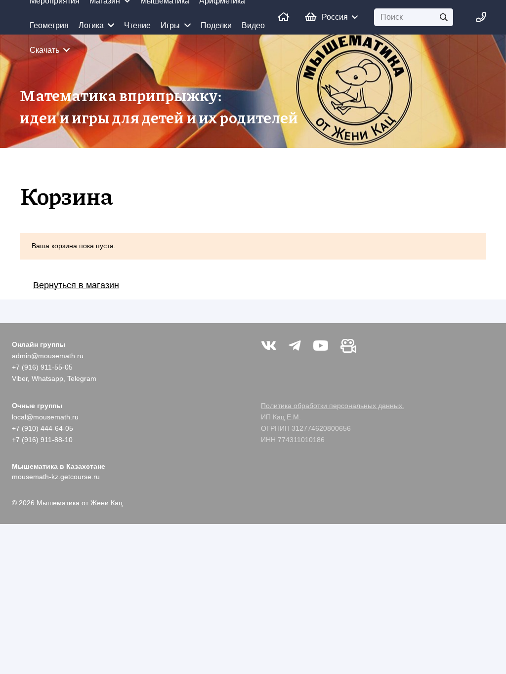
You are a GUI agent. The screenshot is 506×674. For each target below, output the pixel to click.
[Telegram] (295, 346)
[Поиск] (444, 17)
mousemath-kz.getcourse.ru (56, 477)
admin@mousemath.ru (48, 356)
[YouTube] (321, 346)
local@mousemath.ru (45, 417)
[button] (339, 17)
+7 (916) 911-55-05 (42, 367)
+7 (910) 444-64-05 (42, 428)
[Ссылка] (283, 17)
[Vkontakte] (269, 346)
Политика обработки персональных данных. (332, 406)
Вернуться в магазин (76, 285)
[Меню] (480, 17)
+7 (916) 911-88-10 (42, 440)
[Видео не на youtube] (348, 346)
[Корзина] (310, 17)
